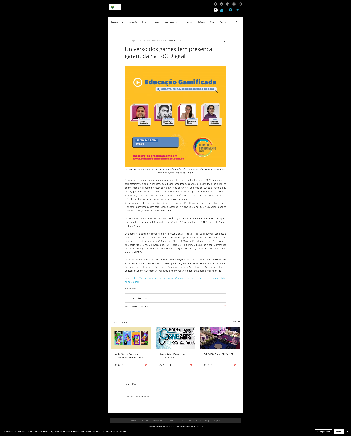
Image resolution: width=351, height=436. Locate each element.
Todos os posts (117, 22)
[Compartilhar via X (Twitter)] (132, 298)
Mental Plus (188, 22)
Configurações (323, 431)
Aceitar (339, 431)
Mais (221, 22)
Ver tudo (236, 322)
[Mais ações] (224, 41)
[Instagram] (234, 4)
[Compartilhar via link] (146, 298)
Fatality (145, 22)
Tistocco (201, 22)
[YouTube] (240, 4)
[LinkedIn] (227, 4)
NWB (212, 22)
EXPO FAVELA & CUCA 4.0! (218, 354)
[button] (222, 10)
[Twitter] (221, 4)
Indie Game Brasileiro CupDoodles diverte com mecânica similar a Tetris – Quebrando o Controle (129, 356)
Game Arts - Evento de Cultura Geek (172, 356)
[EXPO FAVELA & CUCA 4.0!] (220, 338)
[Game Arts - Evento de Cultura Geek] (175, 338)
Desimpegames (171, 22)
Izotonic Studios (131, 289)
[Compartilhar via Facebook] (126, 298)
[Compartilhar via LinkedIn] (139, 298)
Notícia (156, 22)
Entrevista (132, 22)
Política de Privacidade (116, 431)
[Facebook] (215, 4)
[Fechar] (347, 431)
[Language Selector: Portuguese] (115, 7)
